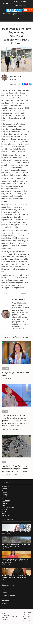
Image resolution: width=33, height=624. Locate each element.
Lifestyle (5, 505)
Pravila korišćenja (29, 616)
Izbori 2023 (6, 501)
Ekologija (5, 368)
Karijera (4, 598)
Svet (4, 462)
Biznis (4, 490)
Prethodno (8, 294)
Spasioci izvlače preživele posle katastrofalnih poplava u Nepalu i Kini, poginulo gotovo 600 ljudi (15, 468)
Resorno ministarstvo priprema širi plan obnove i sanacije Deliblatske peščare (16, 545)
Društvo (4, 492)
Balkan (4, 488)
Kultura (5, 411)
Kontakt (4, 603)
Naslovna (16, 1)
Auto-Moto (5, 486)
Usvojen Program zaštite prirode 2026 (15, 373)
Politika (4, 509)
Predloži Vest (6, 592)
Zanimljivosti (6, 515)
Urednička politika (24, 616)
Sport (4, 511)
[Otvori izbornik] (12, 19)
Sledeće (23, 294)
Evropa (4, 499)
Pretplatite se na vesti (20, 5)
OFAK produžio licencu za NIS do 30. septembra (16, 531)
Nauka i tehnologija (8, 507)
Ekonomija (16, 25)
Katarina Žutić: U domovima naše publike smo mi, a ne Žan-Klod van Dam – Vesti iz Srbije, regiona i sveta (15, 561)
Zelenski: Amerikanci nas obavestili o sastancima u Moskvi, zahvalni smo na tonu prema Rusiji (16, 576)
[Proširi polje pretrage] (18, 19)
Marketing (5, 601)
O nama (23, 1)
